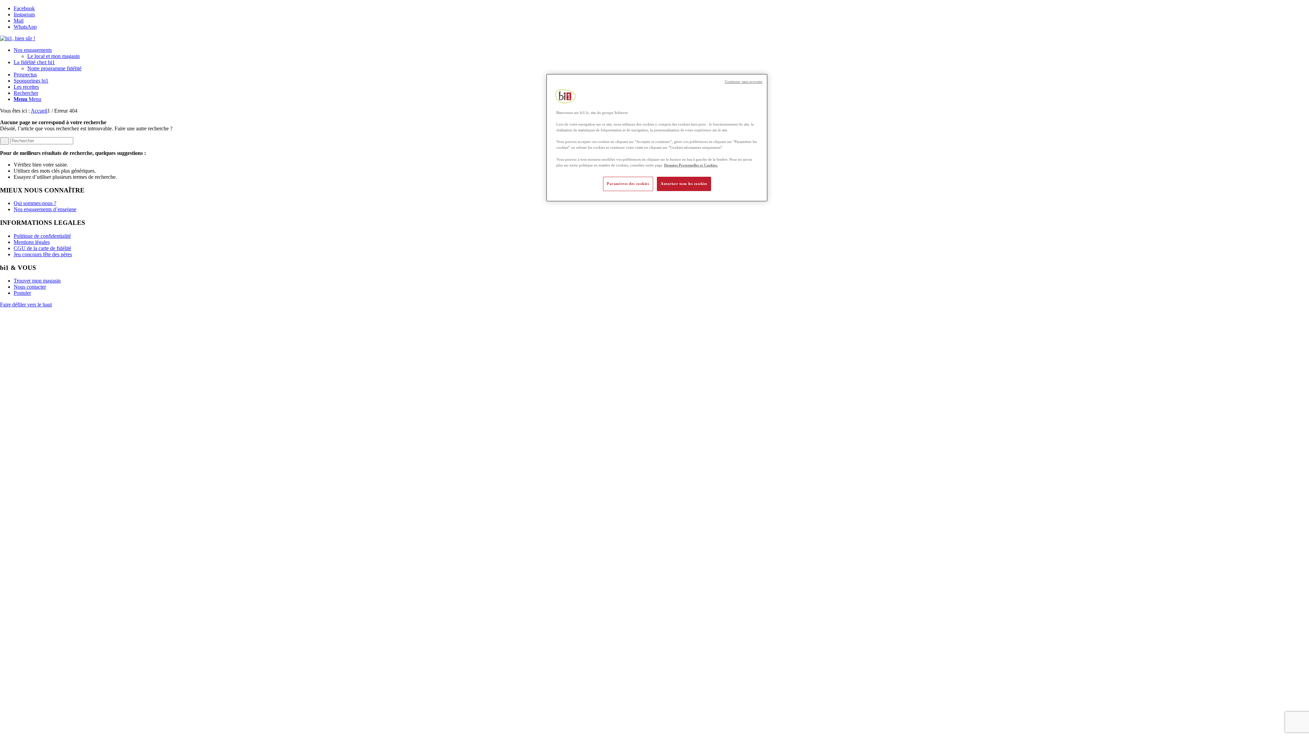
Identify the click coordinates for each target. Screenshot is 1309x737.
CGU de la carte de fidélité (42, 248)
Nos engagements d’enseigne (45, 209)
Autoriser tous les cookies (684, 184)
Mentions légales (32, 242)
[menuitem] (661, 53)
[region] (657, 138)
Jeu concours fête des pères (43, 254)
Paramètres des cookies (628, 184)
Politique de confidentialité (42, 236)
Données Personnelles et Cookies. (691, 165)
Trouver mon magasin (37, 281)
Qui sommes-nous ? (35, 203)
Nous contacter (30, 287)
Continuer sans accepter (744, 82)
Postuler (22, 293)
